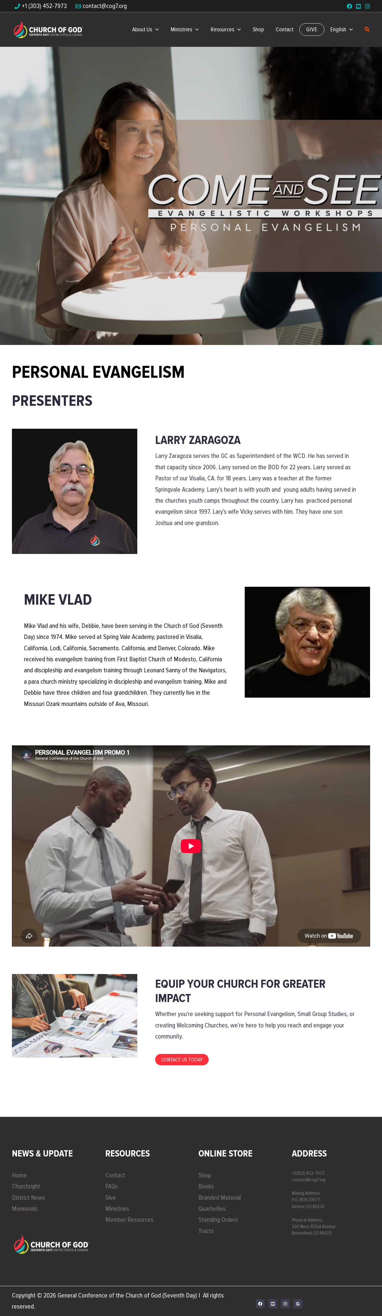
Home (19, 1175)
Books (206, 1186)
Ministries (117, 1209)
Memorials (25, 1209)
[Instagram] (367, 6)
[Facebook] (349, 6)
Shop (204, 1175)
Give (110, 1198)
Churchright (26, 1186)
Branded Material (219, 1198)
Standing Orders (218, 1220)
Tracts (206, 1231)
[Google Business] (297, 1303)
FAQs (111, 1186)
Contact (115, 1175)
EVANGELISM (191, 1101)
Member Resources (129, 1220)
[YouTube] (358, 6)
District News (28, 1198)
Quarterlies (212, 1209)
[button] (155, 29)
